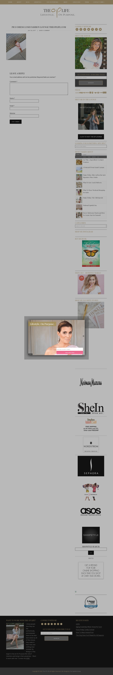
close (30, 354)
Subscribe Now (69, 352)
